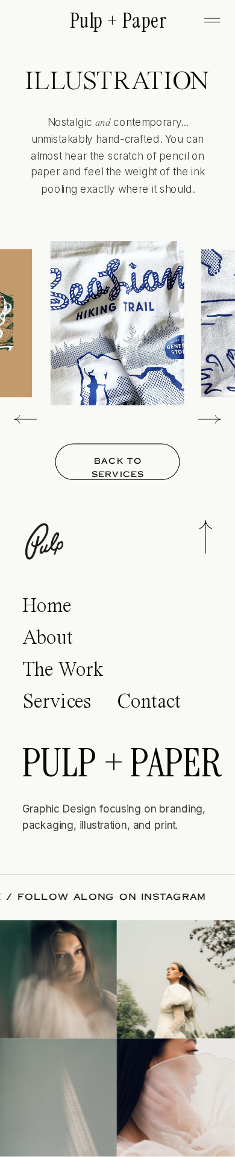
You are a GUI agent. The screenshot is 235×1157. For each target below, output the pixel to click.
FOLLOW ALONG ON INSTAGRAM (118, 897)
